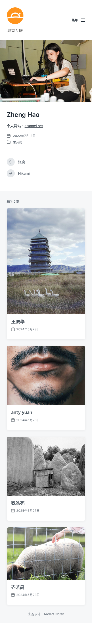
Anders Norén (54, 614)
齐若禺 (18, 587)
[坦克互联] (15, 20)
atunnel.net (34, 126)
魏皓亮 (18, 503)
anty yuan (21, 412)
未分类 (17, 142)
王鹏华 (18, 321)
